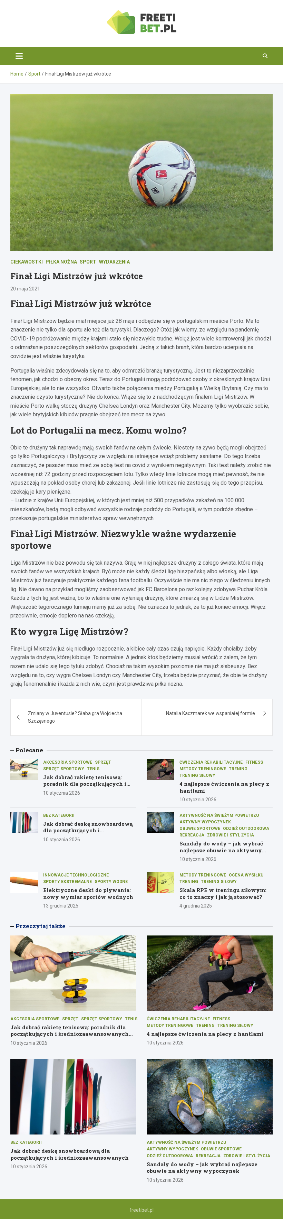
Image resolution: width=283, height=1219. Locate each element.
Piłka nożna (61, 262)
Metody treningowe (202, 768)
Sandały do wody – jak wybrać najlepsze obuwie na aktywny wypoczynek (221, 850)
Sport (88, 262)
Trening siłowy (197, 775)
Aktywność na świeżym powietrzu (219, 815)
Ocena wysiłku (246, 875)
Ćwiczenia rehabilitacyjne (211, 762)
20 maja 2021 (25, 288)
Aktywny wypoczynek (205, 822)
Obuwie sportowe (199, 828)
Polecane (29, 750)
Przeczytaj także (41, 926)
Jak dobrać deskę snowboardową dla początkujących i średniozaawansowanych (88, 830)
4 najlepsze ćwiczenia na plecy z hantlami (224, 787)
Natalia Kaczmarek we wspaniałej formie (210, 713)
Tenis (93, 768)
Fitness (254, 762)
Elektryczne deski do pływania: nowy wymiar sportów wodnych (88, 893)
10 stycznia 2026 (61, 793)
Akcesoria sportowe (67, 762)
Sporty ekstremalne (67, 881)
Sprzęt (103, 762)
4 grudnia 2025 (195, 906)
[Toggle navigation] (19, 56)
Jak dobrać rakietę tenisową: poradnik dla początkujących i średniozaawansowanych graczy (88, 784)
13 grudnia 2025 (60, 906)
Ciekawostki (26, 262)
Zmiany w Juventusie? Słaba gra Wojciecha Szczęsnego (75, 717)
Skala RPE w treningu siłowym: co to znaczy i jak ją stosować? (222, 893)
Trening (238, 768)
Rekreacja (191, 835)
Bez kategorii (59, 815)
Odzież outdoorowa (246, 828)
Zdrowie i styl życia (230, 835)
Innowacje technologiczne (76, 875)
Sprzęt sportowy (63, 768)
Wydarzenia (114, 262)
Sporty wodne (111, 881)
